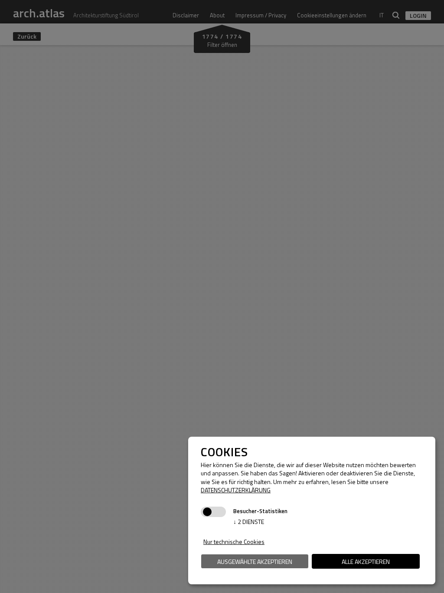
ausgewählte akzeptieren (254, 561)
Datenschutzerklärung (236, 489)
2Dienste (248, 521)
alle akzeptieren (366, 561)
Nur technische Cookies (233, 541)
